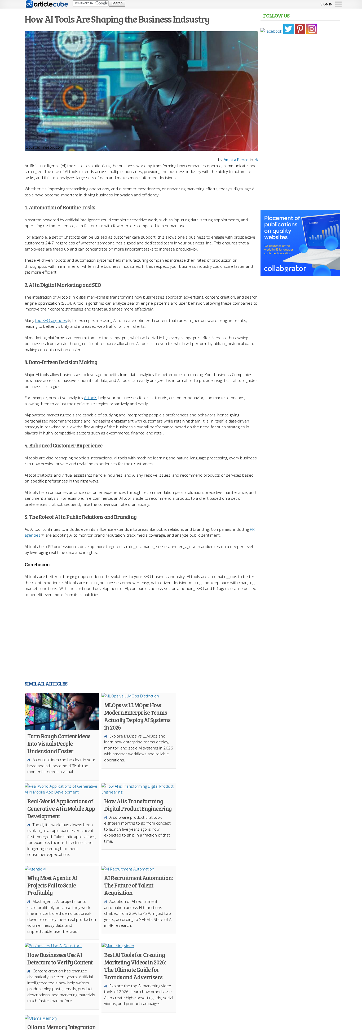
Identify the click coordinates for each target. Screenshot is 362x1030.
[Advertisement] (141, 640)
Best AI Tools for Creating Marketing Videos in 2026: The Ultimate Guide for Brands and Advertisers (135, 966)
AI (256, 159)
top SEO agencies (51, 320)
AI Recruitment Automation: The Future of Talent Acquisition (138, 885)
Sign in (326, 4)
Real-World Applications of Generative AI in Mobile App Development (61, 808)
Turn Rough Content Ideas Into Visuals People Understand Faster (58, 743)
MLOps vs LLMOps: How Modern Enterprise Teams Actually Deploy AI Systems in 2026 (137, 716)
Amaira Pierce (236, 159)
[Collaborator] (300, 273)
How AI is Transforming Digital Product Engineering (137, 804)
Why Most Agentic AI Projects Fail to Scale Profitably (52, 885)
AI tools (90, 397)
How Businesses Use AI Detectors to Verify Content (59, 958)
